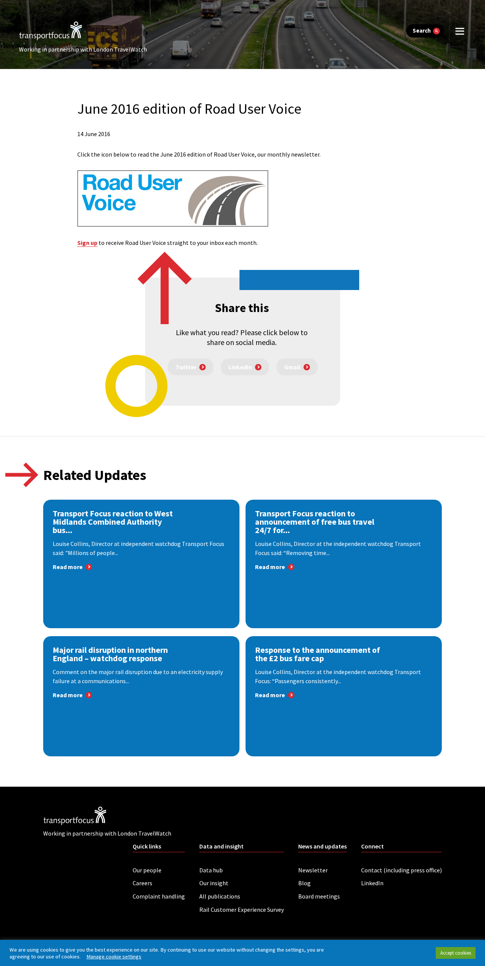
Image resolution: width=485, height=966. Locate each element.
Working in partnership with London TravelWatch (83, 49)
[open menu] (460, 31)
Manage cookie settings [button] (113, 956)
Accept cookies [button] (455, 953)
